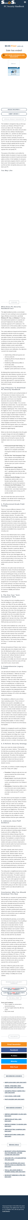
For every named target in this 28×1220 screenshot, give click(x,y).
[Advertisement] (14, 24)
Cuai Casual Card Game (12, 1096)
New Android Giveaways (14, 1107)
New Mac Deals (14, 1144)
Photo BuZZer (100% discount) (14, 1099)
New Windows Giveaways (14, 1076)
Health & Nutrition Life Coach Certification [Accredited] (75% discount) (15, 1164)
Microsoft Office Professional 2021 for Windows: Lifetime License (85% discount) (15, 1152)
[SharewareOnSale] (8, 2)
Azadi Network (6, 1211)
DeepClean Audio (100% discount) (15, 1082)
